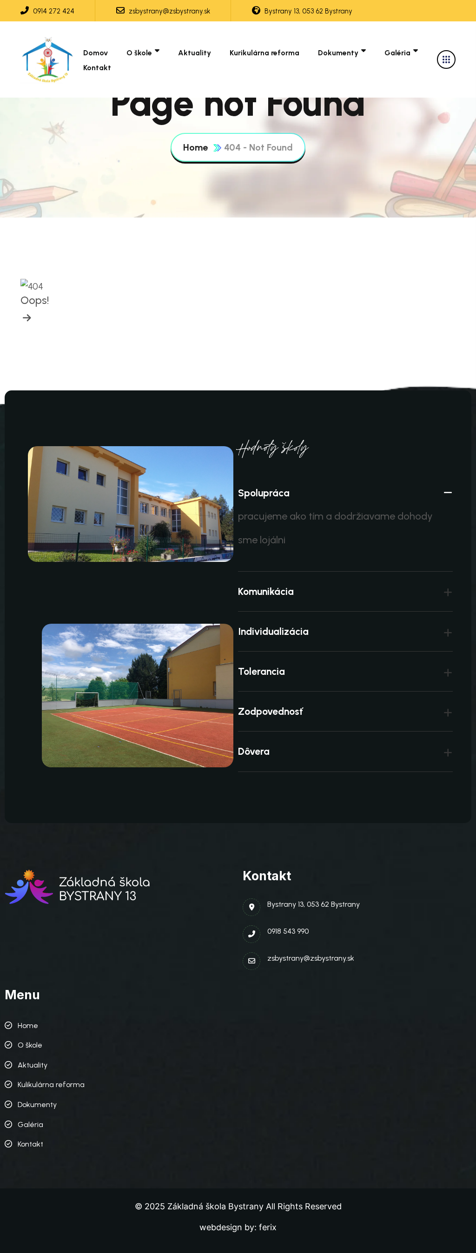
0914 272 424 (52, 11)
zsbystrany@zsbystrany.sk (168, 11)
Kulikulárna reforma (51, 1084)
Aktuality (194, 52)
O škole (139, 52)
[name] (48, 59)
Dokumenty (338, 52)
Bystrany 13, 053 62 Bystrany (307, 11)
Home (195, 147)
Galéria (397, 52)
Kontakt (97, 67)
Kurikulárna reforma (264, 52)
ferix (268, 1227)
